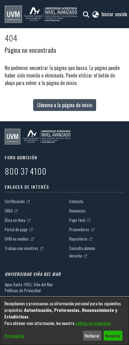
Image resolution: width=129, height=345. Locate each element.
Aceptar (113, 335)
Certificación (15, 201)
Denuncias (77, 211)
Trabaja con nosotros (22, 248)
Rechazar (92, 335)
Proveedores (79, 229)
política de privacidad (93, 323)
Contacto (76, 201)
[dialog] (64, 321)
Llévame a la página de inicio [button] (64, 105)
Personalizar (14, 335)
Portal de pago (16, 229)
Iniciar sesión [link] (114, 14)
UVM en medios (17, 239)
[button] (41, 14)
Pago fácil (77, 220)
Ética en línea (15, 220)
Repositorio (78, 239)
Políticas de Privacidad (23, 290)
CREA (9, 211)
